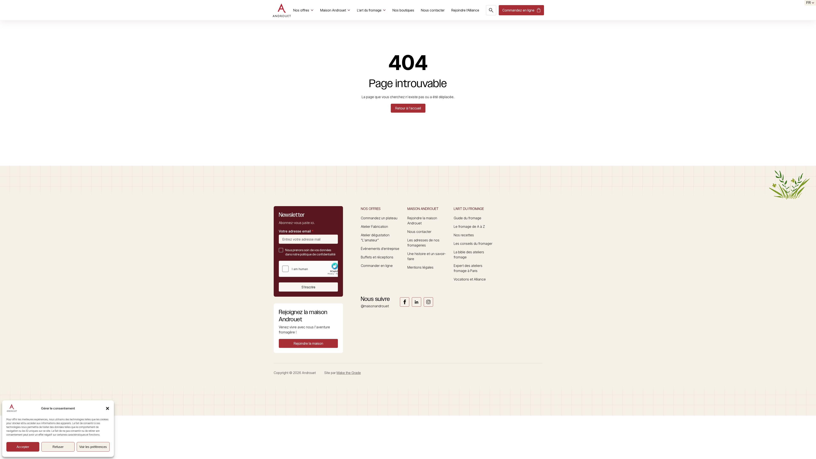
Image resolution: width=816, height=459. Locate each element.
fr (808, 2)
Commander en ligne (377, 266)
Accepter (23, 447)
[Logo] (281, 10)
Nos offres (301, 10)
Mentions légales (420, 267)
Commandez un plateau (379, 218)
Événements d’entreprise (380, 248)
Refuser (58, 447)
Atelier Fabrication (374, 226)
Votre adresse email (296, 231)
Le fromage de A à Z (469, 226)
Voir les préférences (93, 447)
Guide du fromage (467, 218)
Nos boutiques (403, 10)
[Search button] (491, 10)
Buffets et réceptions (377, 257)
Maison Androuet (333, 10)
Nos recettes (464, 235)
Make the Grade (349, 373)
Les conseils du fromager (473, 243)
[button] (107, 408)
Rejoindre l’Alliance (465, 10)
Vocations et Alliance (470, 279)
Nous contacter (433, 10)
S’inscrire (308, 287)
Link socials (404, 302)
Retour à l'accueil (408, 108)
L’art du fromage (369, 10)
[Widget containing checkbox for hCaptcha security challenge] (311, 269)
